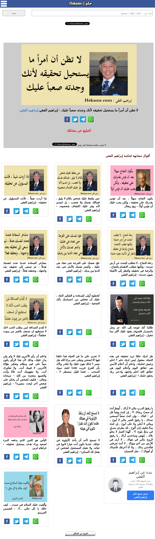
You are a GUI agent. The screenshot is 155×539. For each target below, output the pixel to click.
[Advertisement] (77, 33)
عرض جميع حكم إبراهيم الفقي (140, 495)
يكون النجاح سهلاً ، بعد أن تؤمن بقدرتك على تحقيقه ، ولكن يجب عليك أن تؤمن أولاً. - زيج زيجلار (131, 202)
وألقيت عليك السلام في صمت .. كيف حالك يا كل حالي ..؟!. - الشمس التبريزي (24, 508)
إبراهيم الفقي (29, 109)
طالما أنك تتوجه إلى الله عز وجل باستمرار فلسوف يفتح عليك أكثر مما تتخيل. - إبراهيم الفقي (131, 331)
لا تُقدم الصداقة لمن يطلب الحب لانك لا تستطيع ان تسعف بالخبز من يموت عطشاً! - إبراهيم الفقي (24, 331)
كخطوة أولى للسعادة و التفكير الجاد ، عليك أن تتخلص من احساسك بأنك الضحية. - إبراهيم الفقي (78, 299)
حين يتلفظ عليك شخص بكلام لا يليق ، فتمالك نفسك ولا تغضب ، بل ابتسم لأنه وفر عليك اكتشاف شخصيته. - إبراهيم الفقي (78, 204)
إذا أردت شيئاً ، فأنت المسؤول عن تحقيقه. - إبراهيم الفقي (24, 200)
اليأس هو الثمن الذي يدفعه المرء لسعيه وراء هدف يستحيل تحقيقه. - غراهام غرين (24, 444)
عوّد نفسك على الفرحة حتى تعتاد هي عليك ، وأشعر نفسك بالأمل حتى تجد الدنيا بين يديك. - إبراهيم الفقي (78, 267)
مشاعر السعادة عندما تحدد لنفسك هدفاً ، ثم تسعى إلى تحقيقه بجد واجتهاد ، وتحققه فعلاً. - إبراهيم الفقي (24, 267)
